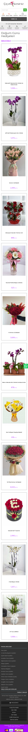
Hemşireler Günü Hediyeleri (8, 666)
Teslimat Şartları (14, 719)
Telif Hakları (14, 714)
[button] (14, 19)
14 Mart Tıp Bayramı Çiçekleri (8, 653)
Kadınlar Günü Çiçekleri (7, 674)
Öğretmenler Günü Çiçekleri (8, 661)
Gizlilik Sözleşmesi (14, 717)
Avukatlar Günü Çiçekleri (7, 658)
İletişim (14, 712)
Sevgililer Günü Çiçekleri (7, 682)
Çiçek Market (4, 687)
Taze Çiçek (4, 650)
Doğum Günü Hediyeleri (7, 679)
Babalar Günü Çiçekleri (7, 684)
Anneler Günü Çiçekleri (7, 671)
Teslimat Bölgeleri (5, 668)
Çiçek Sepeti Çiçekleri (6, 655)
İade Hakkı (14, 710)
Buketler (19, 24)
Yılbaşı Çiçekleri (5, 663)
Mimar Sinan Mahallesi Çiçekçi (9, 676)
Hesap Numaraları (14, 707)
